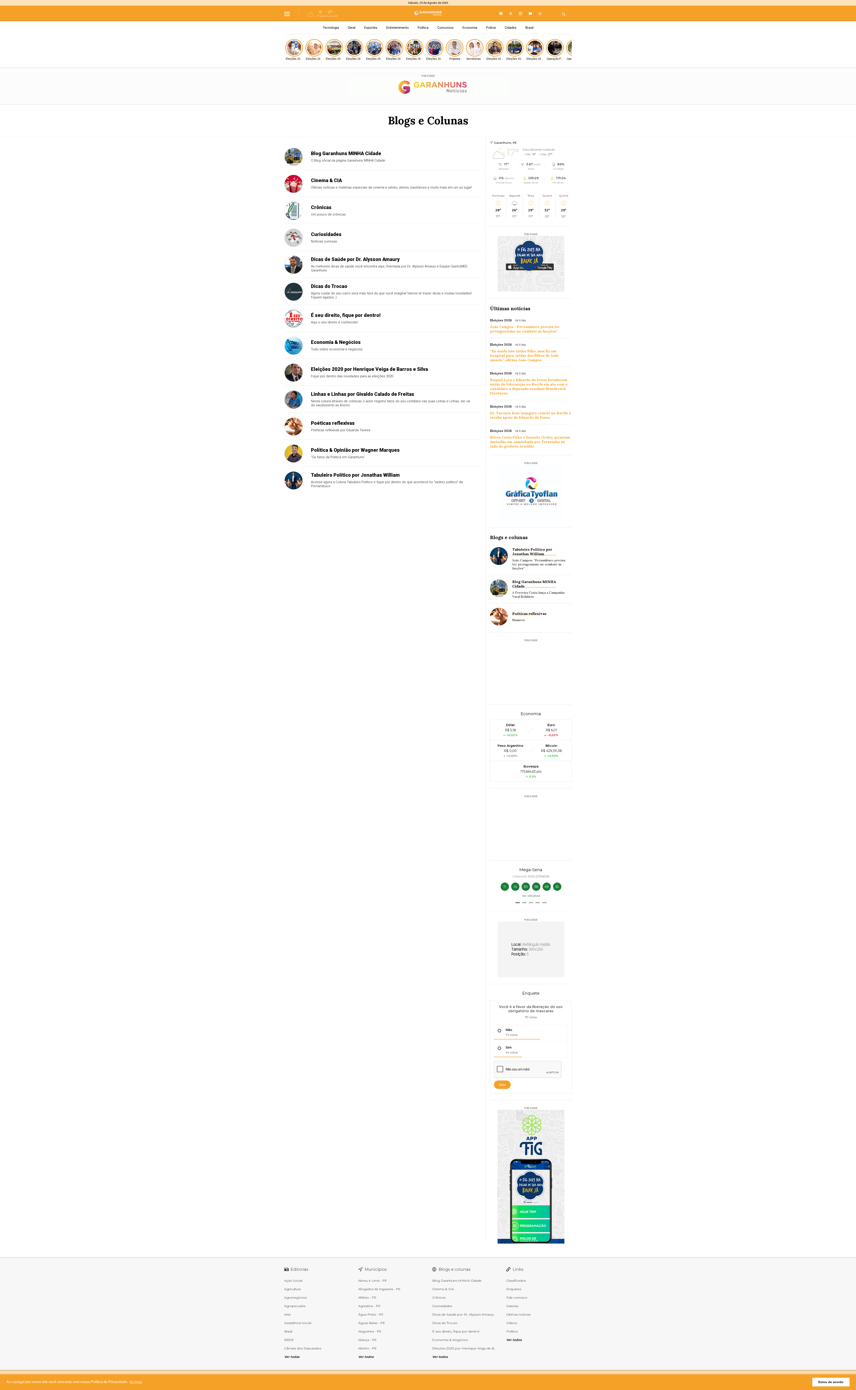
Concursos (445, 28)
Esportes (370, 28)
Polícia (491, 28)
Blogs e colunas (509, 537)
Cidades (510, 28)
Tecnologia (331, 28)
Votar (502, 1084)
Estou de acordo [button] (831, 1382)
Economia (470, 28)
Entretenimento (397, 28)
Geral (351, 28)
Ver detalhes (531, 895)
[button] (517, 902)
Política (423, 28)
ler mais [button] (136, 1382)
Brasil (529, 28)
